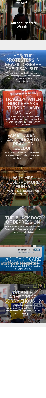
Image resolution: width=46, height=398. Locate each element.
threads (22, 3)
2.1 (30, 4)
